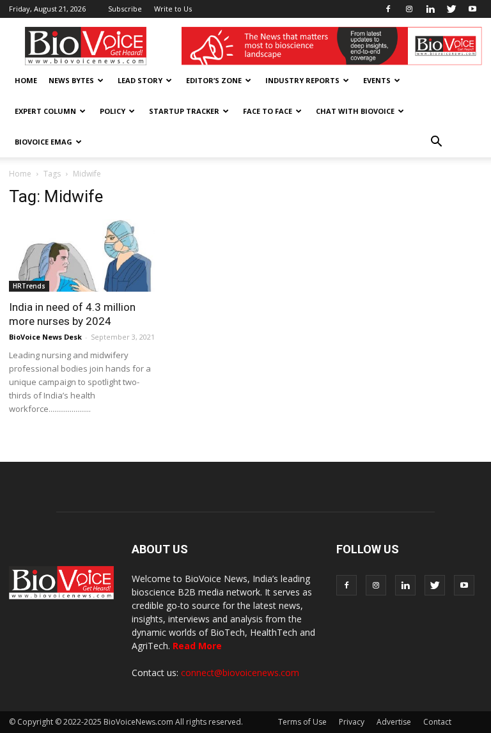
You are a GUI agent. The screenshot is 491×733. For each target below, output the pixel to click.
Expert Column (45, 111)
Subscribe (125, 8)
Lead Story (140, 80)
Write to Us (173, 8)
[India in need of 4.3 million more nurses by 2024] (82, 255)
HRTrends (29, 285)
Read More (197, 646)
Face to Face (267, 111)
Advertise (394, 721)
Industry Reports (302, 80)
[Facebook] (388, 9)
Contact (437, 721)
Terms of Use (302, 721)
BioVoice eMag (43, 141)
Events (377, 80)
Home (26, 80)
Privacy (351, 721)
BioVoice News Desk (45, 337)
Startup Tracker (184, 111)
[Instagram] (409, 9)
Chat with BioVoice (355, 111)
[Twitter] (451, 9)
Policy (112, 111)
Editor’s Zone (214, 80)
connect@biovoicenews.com (240, 672)
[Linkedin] (430, 9)
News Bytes (71, 80)
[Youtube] (472, 9)
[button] (436, 142)
